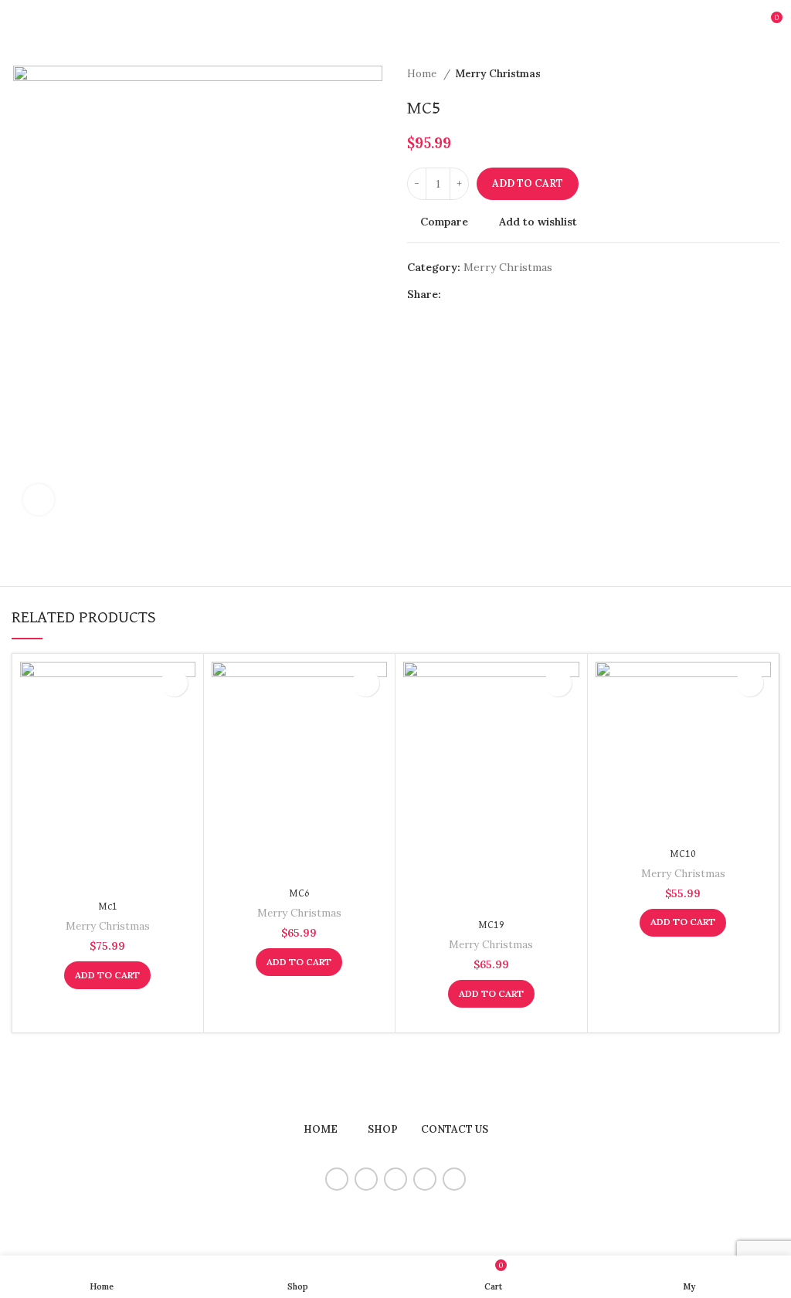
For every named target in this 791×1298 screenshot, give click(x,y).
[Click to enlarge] (38, 499)
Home (423, 73)
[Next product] (771, 74)
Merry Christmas (498, 73)
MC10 (683, 854)
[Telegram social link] (525, 294)
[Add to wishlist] (174, 682)
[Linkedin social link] (507, 294)
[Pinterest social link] (489, 294)
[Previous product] (741, 74)
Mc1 (107, 906)
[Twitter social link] (471, 294)
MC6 (299, 893)
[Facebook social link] (454, 294)
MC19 (491, 925)
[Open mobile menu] (18, 23)
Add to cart (527, 183)
